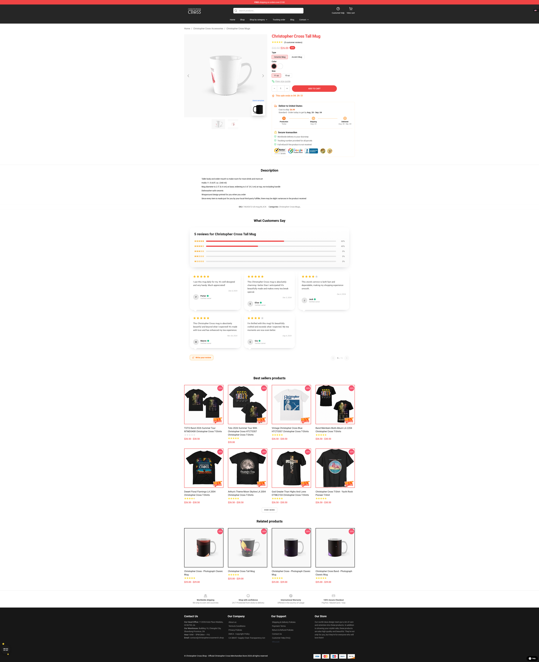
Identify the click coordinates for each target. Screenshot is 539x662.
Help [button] (534, 658)
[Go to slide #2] (233, 124)
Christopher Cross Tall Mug (241, 571)
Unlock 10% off (5, 649)
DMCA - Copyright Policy (239, 634)
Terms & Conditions (237, 626)
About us (232, 622)
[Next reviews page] (346, 358)
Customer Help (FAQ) (281, 638)
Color (274, 61)
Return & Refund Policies (282, 630)
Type (274, 52)
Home (187, 28)
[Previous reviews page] (333, 358)
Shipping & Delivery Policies (283, 622)
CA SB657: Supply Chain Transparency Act (247, 638)
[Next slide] (263, 76)
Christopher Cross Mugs (238, 28)
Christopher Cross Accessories (208, 28)
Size (274, 71)
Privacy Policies (235, 630)
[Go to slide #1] (218, 124)
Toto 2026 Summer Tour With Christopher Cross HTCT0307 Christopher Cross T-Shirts (242, 431)
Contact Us (277, 634)
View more (269, 510)
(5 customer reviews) (293, 42)
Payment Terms (279, 626)
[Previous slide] (188, 76)
